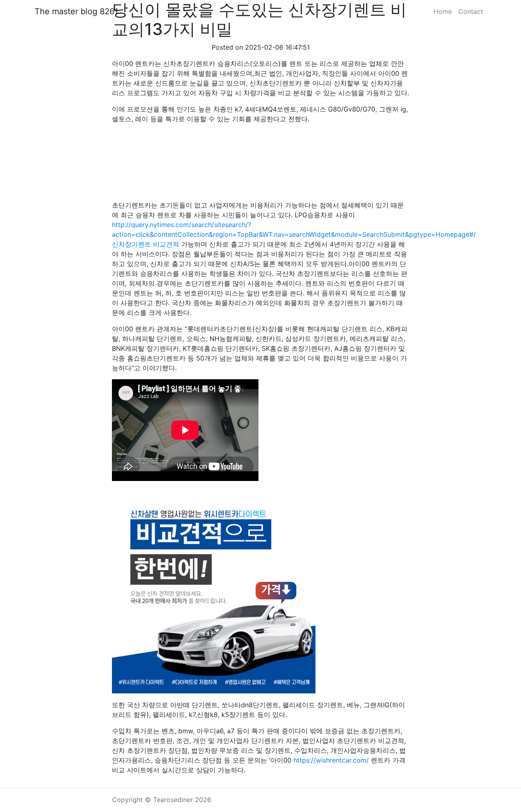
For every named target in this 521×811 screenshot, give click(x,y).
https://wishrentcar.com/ (331, 760)
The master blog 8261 (76, 11)
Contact (470, 11)
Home (442, 11)
